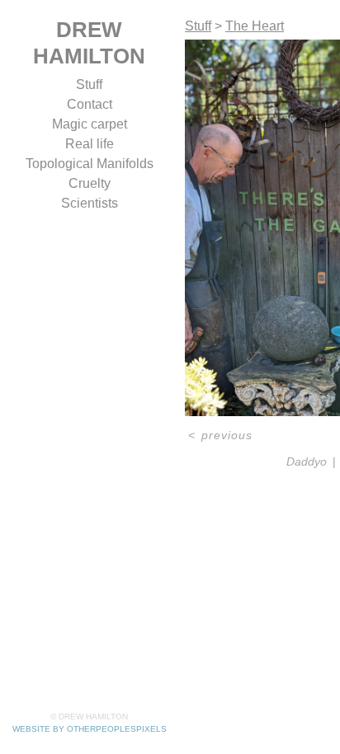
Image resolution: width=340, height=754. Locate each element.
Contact (89, 104)
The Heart (254, 26)
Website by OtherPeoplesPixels (89, 728)
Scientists (89, 203)
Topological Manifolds (89, 164)
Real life (89, 144)
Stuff (89, 84)
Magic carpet (89, 124)
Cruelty (89, 183)
